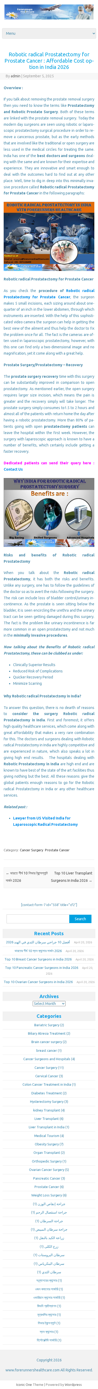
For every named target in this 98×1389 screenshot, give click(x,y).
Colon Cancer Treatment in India (46, 1084)
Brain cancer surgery (46, 1042)
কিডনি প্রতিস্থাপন (46, 1306)
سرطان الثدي (51, 1272)
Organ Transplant (46, 1152)
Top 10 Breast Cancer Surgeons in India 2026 (38, 959)
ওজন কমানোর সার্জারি (46, 1289)
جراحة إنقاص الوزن (51, 1204)
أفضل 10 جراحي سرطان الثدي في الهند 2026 (38, 942)
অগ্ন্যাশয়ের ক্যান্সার (46, 1280)
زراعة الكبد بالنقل (51, 1238)
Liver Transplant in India (47, 1127)
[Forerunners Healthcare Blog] (49, 18)
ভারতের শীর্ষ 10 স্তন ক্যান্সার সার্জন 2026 (38, 951)
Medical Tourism (46, 1136)
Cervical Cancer (46, 1076)
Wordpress (73, 1384)
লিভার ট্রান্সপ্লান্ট (47, 1323)
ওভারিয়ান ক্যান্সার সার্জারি (46, 1297)
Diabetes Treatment (46, 1093)
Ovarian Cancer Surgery (46, 1169)
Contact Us (13, 469)
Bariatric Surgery (46, 1025)
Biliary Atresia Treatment (47, 1033)
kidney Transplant (46, 1110)
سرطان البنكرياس (51, 1263)
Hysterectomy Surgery (47, 1101)
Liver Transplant (46, 1118)
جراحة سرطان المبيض (51, 1229)
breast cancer (46, 1050)
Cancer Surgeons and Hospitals (46, 1059)
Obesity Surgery (47, 1144)
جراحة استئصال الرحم (51, 1212)
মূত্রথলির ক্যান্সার (46, 1314)
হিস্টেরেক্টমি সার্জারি (47, 1340)
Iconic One (24, 1384)
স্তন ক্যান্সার (47, 1331)
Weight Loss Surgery (46, 1195)
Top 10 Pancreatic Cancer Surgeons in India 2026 (41, 967)
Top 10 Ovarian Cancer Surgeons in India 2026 (38, 982)
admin (15, 76)
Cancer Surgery (31, 850)
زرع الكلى (51, 1246)
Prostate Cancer (57, 850)
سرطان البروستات (51, 1255)
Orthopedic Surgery (47, 1161)
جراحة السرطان (51, 1221)
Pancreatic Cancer (46, 1178)
